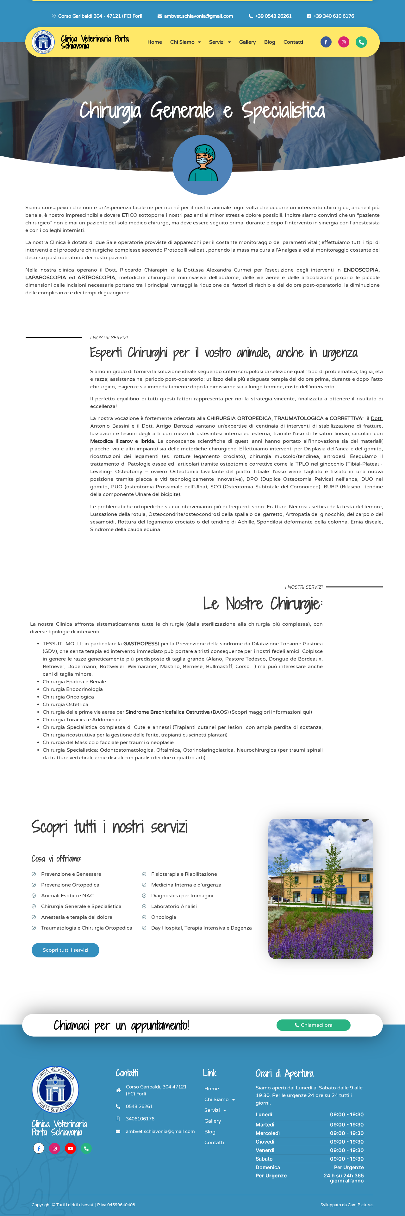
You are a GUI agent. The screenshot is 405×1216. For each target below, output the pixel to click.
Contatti (293, 42)
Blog (269, 42)
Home (154, 42)
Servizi (217, 42)
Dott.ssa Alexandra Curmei (217, 270)
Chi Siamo (182, 42)
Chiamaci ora (317, 1025)
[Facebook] (326, 41)
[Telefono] (86, 1148)
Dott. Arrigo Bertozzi (167, 426)
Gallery (247, 42)
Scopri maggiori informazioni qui (271, 712)
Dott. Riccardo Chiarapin (136, 270)
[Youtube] (70, 1148)
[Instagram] (343, 41)
